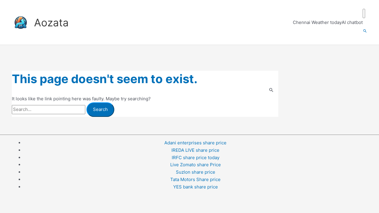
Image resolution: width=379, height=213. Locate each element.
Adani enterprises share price (195, 143)
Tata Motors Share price (195, 179)
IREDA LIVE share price (195, 150)
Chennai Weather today (317, 22)
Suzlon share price (195, 172)
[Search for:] (49, 109)
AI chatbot (352, 22)
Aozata (51, 22)
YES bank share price (195, 187)
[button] (365, 31)
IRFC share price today (195, 157)
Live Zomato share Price (195, 164)
